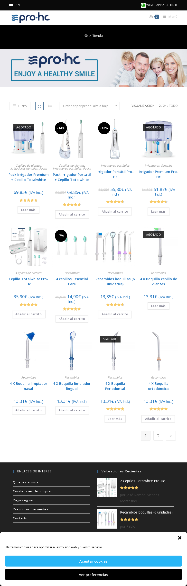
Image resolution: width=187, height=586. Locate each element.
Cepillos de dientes (28, 165)
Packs (43, 168)
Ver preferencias (93, 574)
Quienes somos (25, 482)
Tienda (98, 35)
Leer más (28, 210)
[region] (93, 68)
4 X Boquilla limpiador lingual (72, 386)
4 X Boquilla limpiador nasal (28, 386)
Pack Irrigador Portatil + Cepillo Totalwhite (72, 177)
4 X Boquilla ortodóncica (158, 386)
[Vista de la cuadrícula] (39, 106)
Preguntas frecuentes (30, 509)
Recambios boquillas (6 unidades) (115, 281)
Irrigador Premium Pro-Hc (158, 174)
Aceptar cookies (93, 561)
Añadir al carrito (72, 214)
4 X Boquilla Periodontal (115, 386)
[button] (179, 537)
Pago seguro (23, 500)
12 (159, 106)
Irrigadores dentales (24, 168)
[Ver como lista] (50, 106)
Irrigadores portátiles (67, 168)
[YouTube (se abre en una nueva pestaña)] (12, 5)
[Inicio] (86, 35)
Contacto (20, 518)
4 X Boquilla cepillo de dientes (158, 281)
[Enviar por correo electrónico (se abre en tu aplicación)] (18, 5)
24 (165, 106)
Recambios (72, 273)
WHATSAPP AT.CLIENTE (162, 5)
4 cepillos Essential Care (72, 281)
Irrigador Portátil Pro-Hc (115, 174)
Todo (173, 106)
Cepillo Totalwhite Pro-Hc (28, 281)
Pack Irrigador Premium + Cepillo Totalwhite (29, 177)
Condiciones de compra (32, 491)
